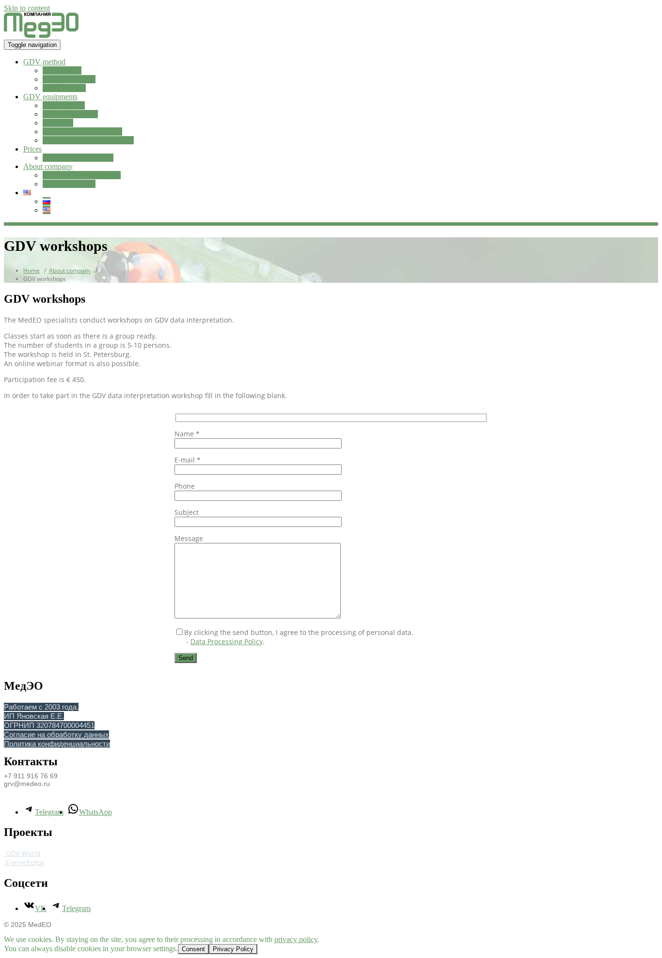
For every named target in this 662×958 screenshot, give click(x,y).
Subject (186, 512)
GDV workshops (69, 184)
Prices (32, 149)
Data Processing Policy (226, 641)
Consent (193, 949)
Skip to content (27, 8)
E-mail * (187, 459)
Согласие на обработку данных (56, 734)
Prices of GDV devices (78, 158)
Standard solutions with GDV (88, 140)
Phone (184, 486)
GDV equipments (50, 97)
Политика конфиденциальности (57, 744)
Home (31, 270)
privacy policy (295, 939)
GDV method (44, 62)
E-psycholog (24, 862)
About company (48, 166)
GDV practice (64, 88)
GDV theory (62, 70)
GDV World (22, 853)
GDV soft (58, 123)
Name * (187, 433)
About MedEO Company (82, 175)
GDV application (69, 79)
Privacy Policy (233, 949)
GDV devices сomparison (82, 131)
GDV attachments (70, 114)
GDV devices (64, 105)
